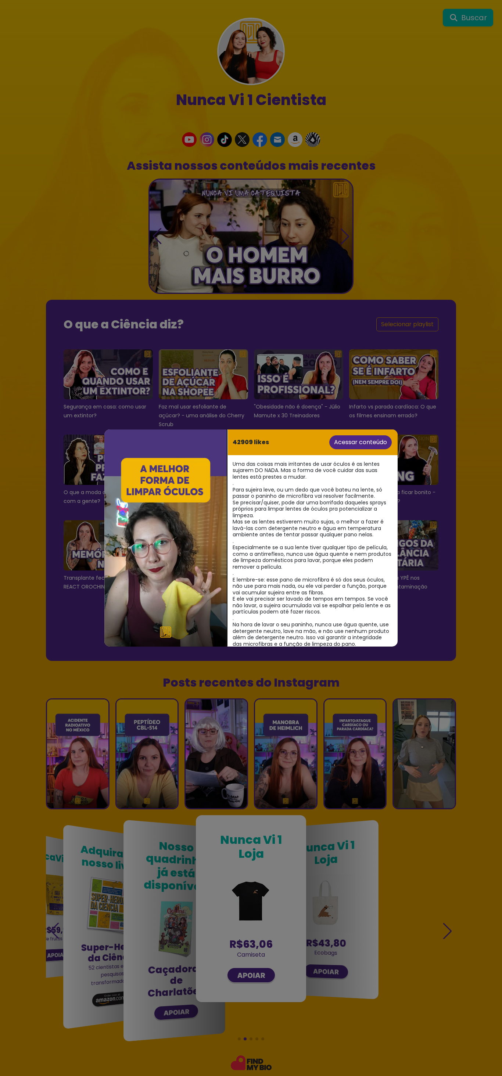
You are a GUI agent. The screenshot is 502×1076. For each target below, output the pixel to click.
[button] (165, 538)
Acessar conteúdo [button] (360, 442)
